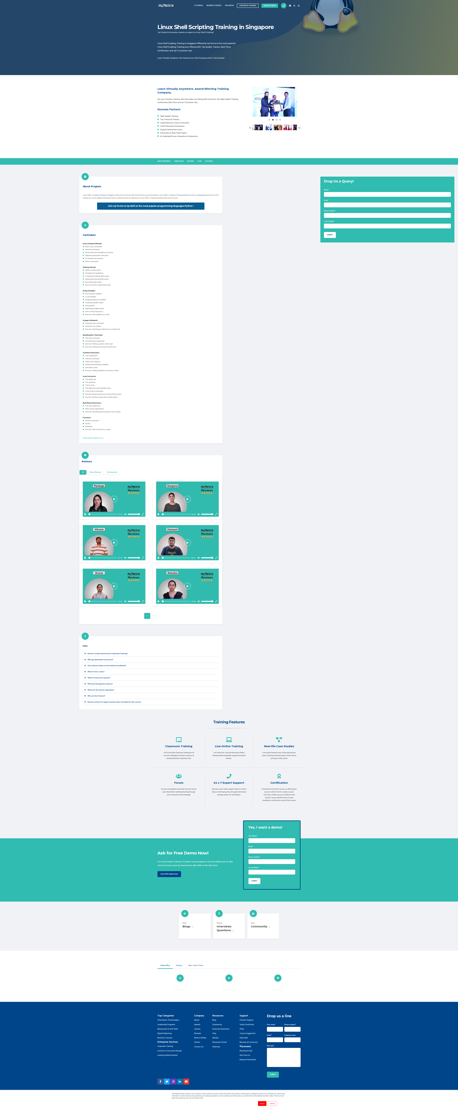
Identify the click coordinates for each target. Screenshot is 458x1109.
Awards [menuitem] (197, 1024)
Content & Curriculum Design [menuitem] (169, 1050)
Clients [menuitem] (197, 1042)
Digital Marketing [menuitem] (164, 1033)
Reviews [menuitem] (190, 161)
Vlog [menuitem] (214, 1033)
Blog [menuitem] (214, 1020)
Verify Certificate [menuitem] (247, 1024)
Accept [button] (262, 1103)
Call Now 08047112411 (169, 874)
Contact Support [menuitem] (246, 1020)
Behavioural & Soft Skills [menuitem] (167, 1029)
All (83, 472)
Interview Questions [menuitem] (220, 1029)
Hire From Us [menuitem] (245, 1055)
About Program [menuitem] (163, 161)
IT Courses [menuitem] (198, 5)
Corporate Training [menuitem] (165, 1046)
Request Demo (270, 5)
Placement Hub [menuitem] (246, 1050)
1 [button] (269, 120)
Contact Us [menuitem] (198, 1046)
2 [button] (273, 120)
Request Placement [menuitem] (248, 1059)
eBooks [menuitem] (215, 1037)
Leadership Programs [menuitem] (166, 1024)
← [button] (250, 128)
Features (179, 965)
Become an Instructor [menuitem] (249, 1042)
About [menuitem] (196, 1020)
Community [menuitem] (217, 1024)
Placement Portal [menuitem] (219, 1042)
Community (263, 926)
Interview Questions (229, 926)
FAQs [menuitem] (200, 161)
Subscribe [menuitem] (244, 1037)
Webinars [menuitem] (216, 1046)
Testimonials (112, 472)
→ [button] (299, 128)
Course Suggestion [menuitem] (248, 1033)
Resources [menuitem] (229, 5)
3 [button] (276, 120)
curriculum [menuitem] (179, 161)
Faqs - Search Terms (195, 965)
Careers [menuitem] (197, 1029)
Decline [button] (272, 1103)
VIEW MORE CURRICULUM (93, 438)
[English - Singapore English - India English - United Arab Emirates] (290, 6)
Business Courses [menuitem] (214, 5)
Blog (195, 926)
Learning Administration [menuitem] (167, 1055)
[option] (275, 102)
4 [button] (280, 120)
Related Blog (165, 965)
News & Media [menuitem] (200, 1037)
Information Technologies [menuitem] (168, 1020)
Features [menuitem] (209, 161)
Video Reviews (95, 472)
